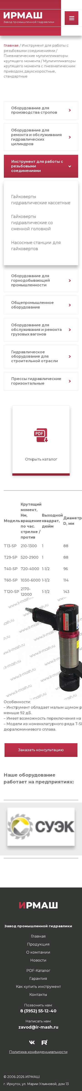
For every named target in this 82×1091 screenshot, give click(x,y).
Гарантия (38, 978)
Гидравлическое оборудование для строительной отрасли (34, 356)
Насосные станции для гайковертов (36, 245)
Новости (38, 960)
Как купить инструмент (38, 986)
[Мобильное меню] (71, 18)
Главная (11, 45)
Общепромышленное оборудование (32, 304)
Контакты (38, 994)
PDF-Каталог (38, 970)
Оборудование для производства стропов (34, 110)
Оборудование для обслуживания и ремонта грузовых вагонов (36, 329)
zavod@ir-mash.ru (38, 1027)
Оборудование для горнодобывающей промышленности (30, 280)
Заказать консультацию (41, 750)
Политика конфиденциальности (38, 1052)
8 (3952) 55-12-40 (38, 1010)
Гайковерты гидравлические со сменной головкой (32, 222)
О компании (38, 952)
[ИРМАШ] (23, 15)
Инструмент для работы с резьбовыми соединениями (37, 166)
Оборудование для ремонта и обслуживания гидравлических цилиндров (36, 137)
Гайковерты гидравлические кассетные (40, 199)
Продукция (38, 944)
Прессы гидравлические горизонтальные (36, 381)
